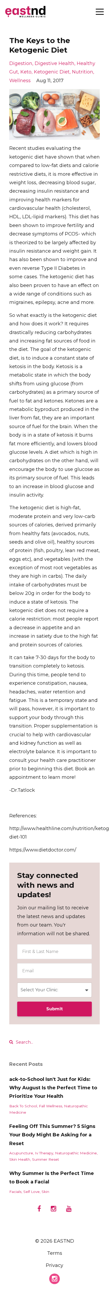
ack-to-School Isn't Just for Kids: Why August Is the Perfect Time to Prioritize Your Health (53, 1087)
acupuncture (21, 1153)
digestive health (54, 63)
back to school (23, 1106)
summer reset (45, 1159)
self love (31, 1191)
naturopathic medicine (76, 1153)
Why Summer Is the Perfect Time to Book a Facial (51, 1177)
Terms (54, 1253)
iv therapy (44, 1153)
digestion (20, 63)
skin (45, 1191)
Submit (54, 1008)
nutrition (82, 72)
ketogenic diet (52, 72)
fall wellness (50, 1106)
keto (25, 72)
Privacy (54, 1265)
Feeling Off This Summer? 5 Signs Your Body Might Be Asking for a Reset (52, 1134)
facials (15, 1191)
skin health (19, 1159)
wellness (20, 81)
